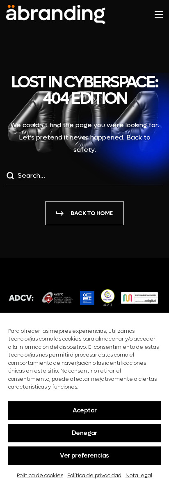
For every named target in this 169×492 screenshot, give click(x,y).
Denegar (84, 433)
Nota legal (139, 475)
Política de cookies (40, 475)
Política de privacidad (94, 475)
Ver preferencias (84, 455)
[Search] (10, 177)
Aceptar (85, 410)
